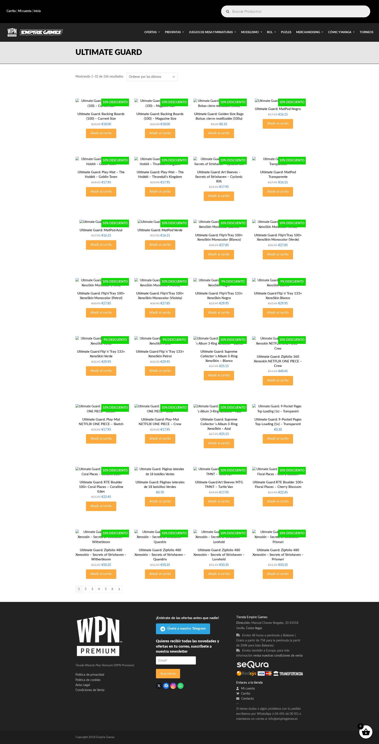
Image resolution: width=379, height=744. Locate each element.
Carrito (11, 11)
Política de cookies (87, 680)
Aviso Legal (82, 685)
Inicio (37, 11)
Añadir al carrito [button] (101, 133)
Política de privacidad (89, 674)
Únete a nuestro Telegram (186, 628)
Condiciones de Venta (89, 690)
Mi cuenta (24, 11)
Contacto (247, 698)
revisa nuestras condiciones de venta (278, 655)
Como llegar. (254, 628)
